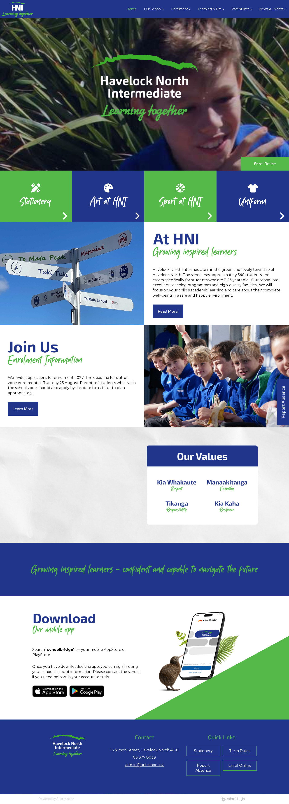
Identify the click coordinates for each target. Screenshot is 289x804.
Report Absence (203, 768)
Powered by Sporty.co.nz (56, 799)
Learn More (23, 408)
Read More (168, 311)
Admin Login (235, 799)
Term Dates (239, 751)
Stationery (203, 751)
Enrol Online (265, 163)
